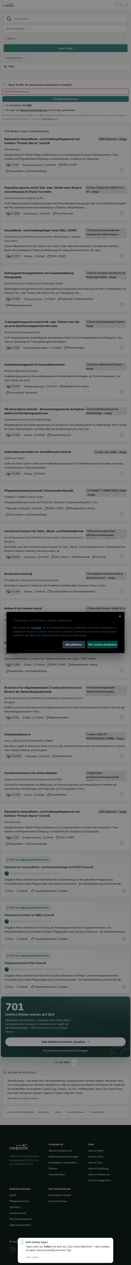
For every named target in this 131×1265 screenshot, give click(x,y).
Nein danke (33, 1257)
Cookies (36, 627)
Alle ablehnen (74, 644)
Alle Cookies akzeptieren (102, 644)
